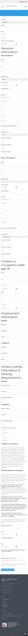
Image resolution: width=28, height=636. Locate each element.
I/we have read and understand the (12, 561)
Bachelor (4, 33)
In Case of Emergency (7, 613)
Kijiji (3, 434)
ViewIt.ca (4, 429)
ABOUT (4, 601)
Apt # (2, 105)
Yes (3, 139)
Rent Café (4, 437)
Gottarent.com (5, 432)
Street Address (4, 100)
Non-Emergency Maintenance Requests (11, 616)
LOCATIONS (5, 599)
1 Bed (3, 35)
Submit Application (7, 569)
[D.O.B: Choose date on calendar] (16, 288)
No (3, 142)
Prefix (2, 61)
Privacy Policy (14, 635)
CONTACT (4, 603)
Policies (4, 618)
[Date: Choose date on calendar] (16, 534)
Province (3, 115)
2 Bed (3, 38)
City (2, 110)
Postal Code (3, 120)
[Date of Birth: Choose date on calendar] (16, 85)
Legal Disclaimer (23, 634)
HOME (4, 597)
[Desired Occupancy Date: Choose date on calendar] (16, 43)
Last (2, 71)
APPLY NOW (5, 606)
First (2, 66)
